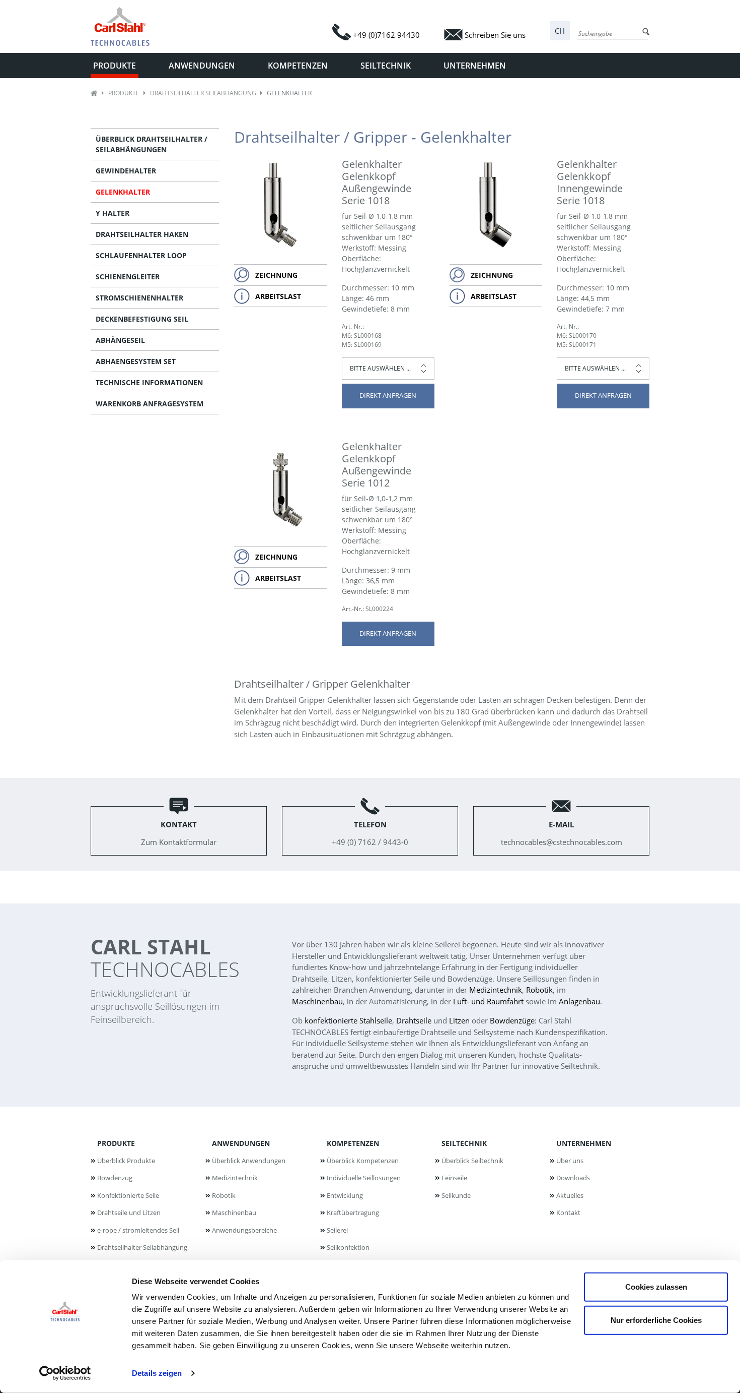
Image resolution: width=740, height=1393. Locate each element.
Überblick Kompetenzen (363, 1160)
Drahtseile (413, 1020)
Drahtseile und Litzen (129, 1212)
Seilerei (337, 1230)
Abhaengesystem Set (136, 361)
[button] (560, 31)
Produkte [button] (114, 65)
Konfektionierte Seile (128, 1195)
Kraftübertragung (353, 1212)
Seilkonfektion (348, 1247)
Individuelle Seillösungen (364, 1177)
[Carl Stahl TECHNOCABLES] (124, 26)
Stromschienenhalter (139, 297)
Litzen (459, 1020)
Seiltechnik (464, 1143)
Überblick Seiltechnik (472, 1160)
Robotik (539, 990)
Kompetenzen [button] (298, 65)
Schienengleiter (128, 276)
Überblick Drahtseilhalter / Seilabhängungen (151, 144)
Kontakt (568, 1212)
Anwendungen (241, 1143)
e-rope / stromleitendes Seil (138, 1230)
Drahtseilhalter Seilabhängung (203, 93)
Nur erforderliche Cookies (656, 1319)
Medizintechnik (495, 990)
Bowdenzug (114, 1177)
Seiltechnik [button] (385, 65)
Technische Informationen (149, 382)
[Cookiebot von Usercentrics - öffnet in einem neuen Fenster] (65, 1373)
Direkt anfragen (387, 395)
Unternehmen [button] (474, 65)
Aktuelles (569, 1195)
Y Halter (112, 213)
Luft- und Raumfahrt (488, 1001)
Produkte (123, 93)
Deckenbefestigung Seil (142, 319)
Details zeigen (157, 1373)
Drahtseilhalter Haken (142, 234)
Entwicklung (345, 1195)
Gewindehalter (126, 170)
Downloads (573, 1177)
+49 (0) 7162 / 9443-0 (370, 833)
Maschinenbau (317, 1001)
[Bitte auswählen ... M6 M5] (388, 368)
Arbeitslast (278, 296)
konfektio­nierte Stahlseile (348, 1020)
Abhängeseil (120, 340)
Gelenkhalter (123, 192)
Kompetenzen (353, 1143)
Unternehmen (583, 1143)
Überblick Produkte (126, 1160)
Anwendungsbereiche (244, 1230)
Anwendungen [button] (202, 65)
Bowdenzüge (512, 1020)
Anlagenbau (579, 1001)
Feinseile (454, 1177)
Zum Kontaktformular (178, 833)
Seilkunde (456, 1195)
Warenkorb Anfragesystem (149, 403)
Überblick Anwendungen (248, 1160)
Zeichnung (276, 275)
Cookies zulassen (656, 1287)
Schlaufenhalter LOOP (141, 255)
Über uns (569, 1160)
